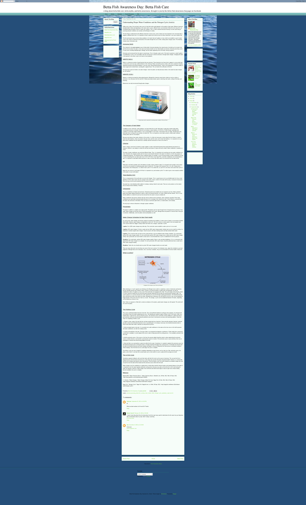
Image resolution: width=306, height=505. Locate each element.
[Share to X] (153, 391)
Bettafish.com (108, 32)
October (193, 104)
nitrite (153, 393)
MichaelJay (163, 493)
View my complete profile (194, 45)
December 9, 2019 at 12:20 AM (136, 424)
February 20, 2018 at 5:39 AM (141, 413)
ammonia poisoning (131, 393)
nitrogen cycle (158, 393)
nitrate (149, 393)
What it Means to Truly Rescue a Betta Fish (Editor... (194, 136)
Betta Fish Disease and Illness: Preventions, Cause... (194, 121)
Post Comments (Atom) (156, 463)
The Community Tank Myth (198, 85)
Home (106, 14)
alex (128, 424)
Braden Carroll (130, 413)
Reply (128, 408)
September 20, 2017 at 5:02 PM (139, 401)
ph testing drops (130, 418)
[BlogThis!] (152, 391)
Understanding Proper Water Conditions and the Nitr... (194, 112)
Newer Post (126, 458)
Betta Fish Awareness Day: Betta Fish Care (136, 6)
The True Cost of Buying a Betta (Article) (194, 144)
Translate (148, 476)
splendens (164, 393)
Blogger (174, 493)
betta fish (138, 393)
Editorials (120, 14)
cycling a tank (144, 393)
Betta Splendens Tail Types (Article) (194, 128)
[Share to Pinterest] (156, 391)
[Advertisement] (110, 51)
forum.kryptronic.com (132, 428)
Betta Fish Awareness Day (111, 29)
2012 (191, 100)
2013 (191, 98)
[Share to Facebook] (155, 391)
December (194, 102)
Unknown (129, 401)
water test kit (170, 393)
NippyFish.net (108, 37)
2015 (191, 96)
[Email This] (150, 391)
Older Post (180, 458)
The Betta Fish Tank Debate (197, 77)
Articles (112, 14)
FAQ (138, 14)
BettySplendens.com (110, 35)
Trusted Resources (129, 14)
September (194, 107)
